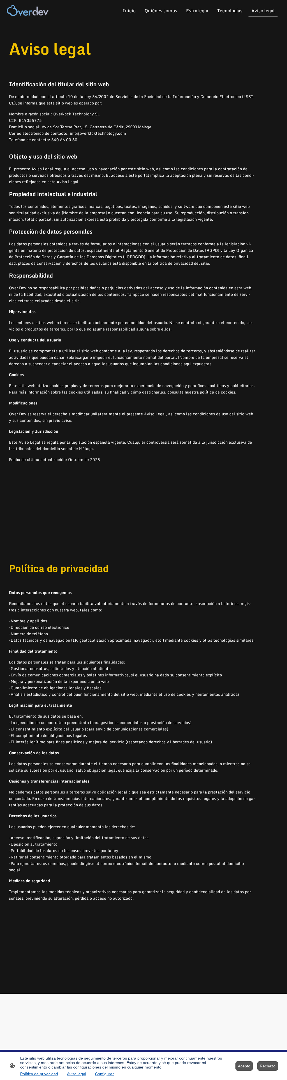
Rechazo (268, 1066)
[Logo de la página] (27, 10)
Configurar (104, 1074)
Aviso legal (76, 1074)
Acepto (244, 1066)
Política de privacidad (39, 1074)
